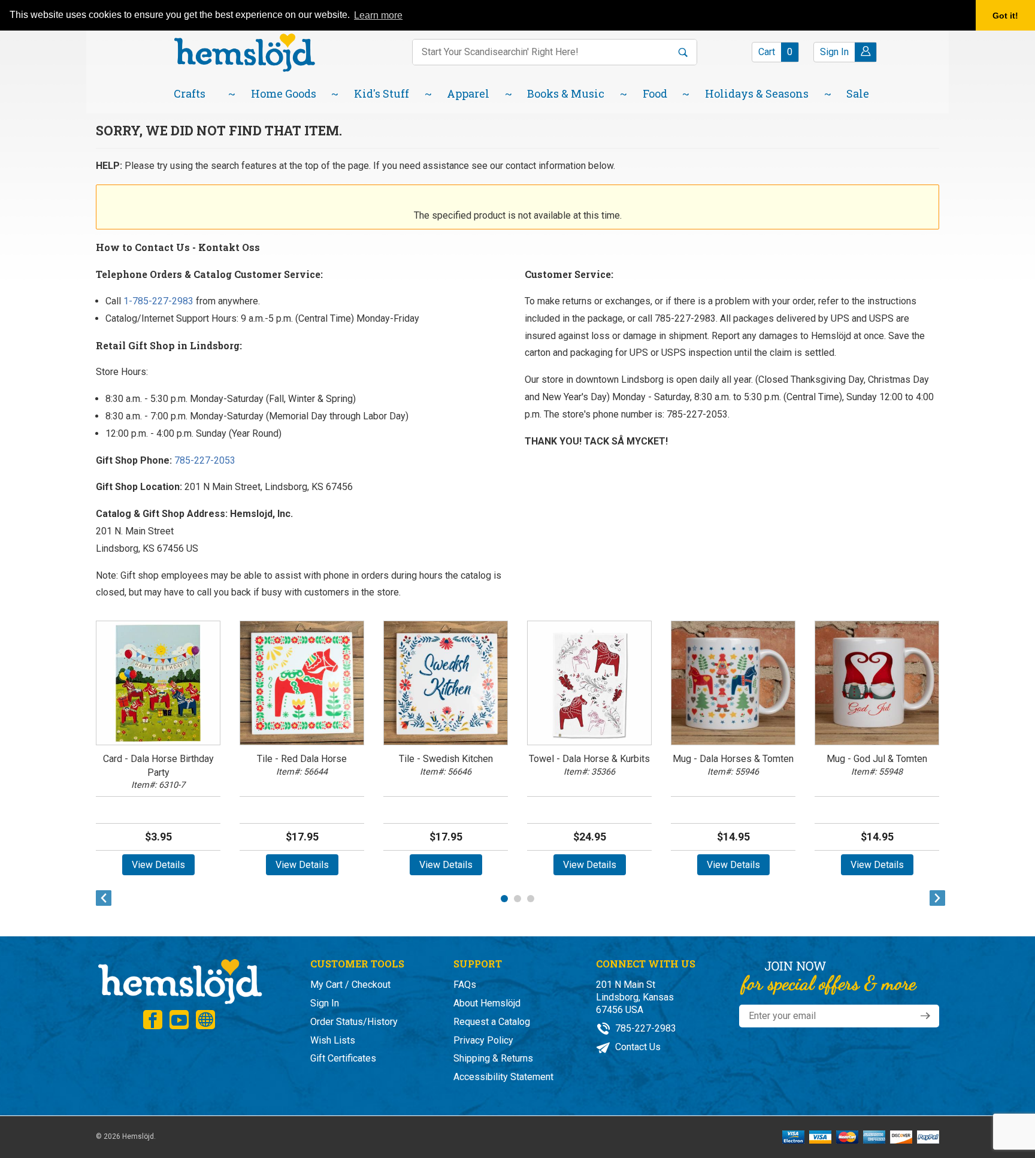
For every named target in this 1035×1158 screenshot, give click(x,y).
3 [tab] (530, 898)
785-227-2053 (203, 460)
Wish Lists (332, 1040)
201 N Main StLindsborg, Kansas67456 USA (635, 997)
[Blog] (205, 1019)
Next (934, 898)
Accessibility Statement (503, 1077)
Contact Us (637, 1047)
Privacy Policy (483, 1040)
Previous (100, 898)
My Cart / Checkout (350, 984)
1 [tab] (504, 898)
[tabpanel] (158, 745)
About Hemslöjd (486, 1003)
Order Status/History (354, 1021)
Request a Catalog (491, 1021)
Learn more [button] (378, 15)
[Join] (925, 1016)
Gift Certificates (343, 1058)
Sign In (324, 1003)
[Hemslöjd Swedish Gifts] (179, 980)
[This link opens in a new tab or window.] (152, 1019)
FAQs (464, 984)
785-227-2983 (644, 1028)
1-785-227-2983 (158, 301)
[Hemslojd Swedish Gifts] (244, 51)
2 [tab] (517, 898)
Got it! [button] (1005, 15)
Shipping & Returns (493, 1058)
